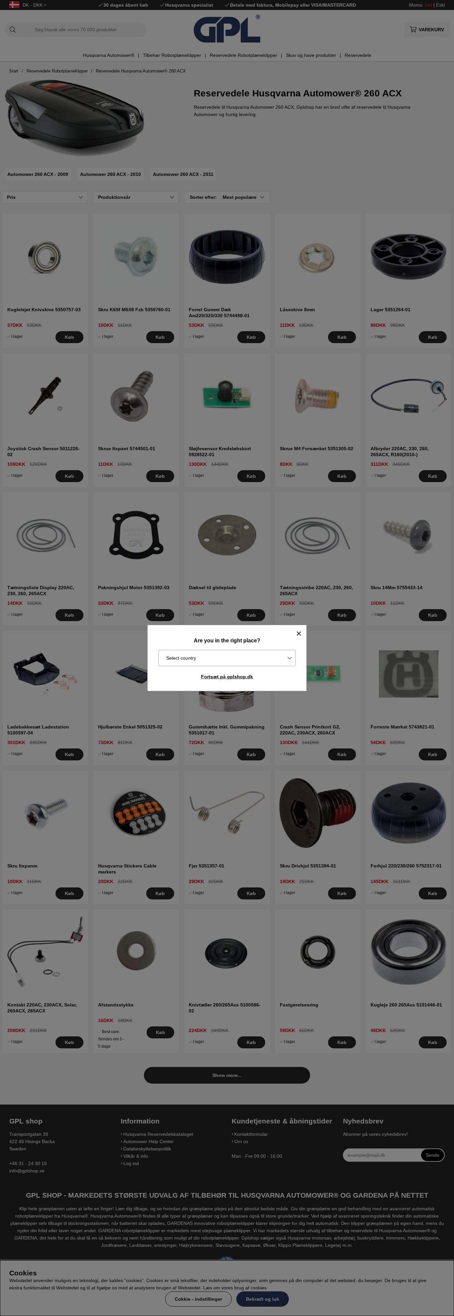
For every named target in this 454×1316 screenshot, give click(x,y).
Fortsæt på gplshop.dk (227, 676)
